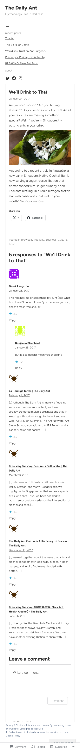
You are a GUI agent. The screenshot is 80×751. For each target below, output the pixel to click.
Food (12, 244)
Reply (12, 320)
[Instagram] (20, 78)
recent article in (48, 170)
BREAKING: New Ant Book (21, 63)
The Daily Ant (21, 8)
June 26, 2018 (17, 616)
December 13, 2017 (21, 550)
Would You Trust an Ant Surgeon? (25, 51)
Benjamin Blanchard (27, 343)
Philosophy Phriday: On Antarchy (25, 57)
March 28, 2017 (18, 475)
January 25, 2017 (19, 290)
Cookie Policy (13, 735)
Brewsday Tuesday (32, 239)
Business (51, 239)
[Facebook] (14, 78)
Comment (57, 700)
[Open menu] (7, 25)
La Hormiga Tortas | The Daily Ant (29, 391)
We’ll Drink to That (28, 92)
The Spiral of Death (17, 44)
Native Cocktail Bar (52, 175)
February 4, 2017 (19, 395)
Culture (62, 239)
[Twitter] (7, 78)
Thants (9, 38)
